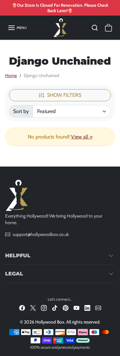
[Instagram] (43, 308)
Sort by (21, 111)
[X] (33, 308)
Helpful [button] (17, 256)
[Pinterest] (65, 308)
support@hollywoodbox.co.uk (41, 234)
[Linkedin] (87, 308)
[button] (17, 28)
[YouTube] (76, 308)
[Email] (98, 308)
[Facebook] (22, 308)
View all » (81, 137)
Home (11, 75)
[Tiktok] (54, 308)
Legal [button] (14, 274)
